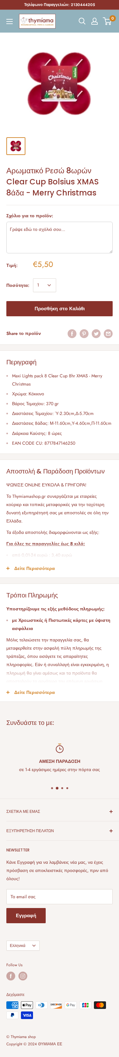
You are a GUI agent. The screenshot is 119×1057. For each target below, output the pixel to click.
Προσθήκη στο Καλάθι (60, 308)
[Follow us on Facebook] (10, 976)
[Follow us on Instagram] (22, 976)
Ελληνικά (17, 945)
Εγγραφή (26, 915)
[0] (107, 21)
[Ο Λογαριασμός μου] (94, 21)
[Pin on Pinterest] (84, 333)
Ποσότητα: (17, 285)
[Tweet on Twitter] (96, 333)
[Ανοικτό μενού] (9, 21)
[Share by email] (108, 333)
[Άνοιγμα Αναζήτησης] (82, 21)
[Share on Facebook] (72, 333)
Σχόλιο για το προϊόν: (29, 216)
